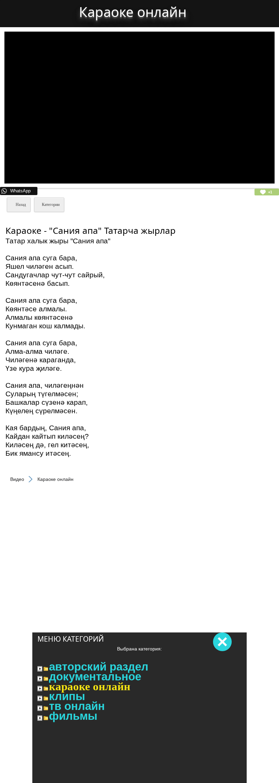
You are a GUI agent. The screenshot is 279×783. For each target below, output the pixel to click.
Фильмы (73, 716)
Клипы (67, 696)
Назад (20, 204)
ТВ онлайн (77, 706)
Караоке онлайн (89, 686)
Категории (51, 204)
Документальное (95, 676)
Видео (17, 479)
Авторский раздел (98, 666)
